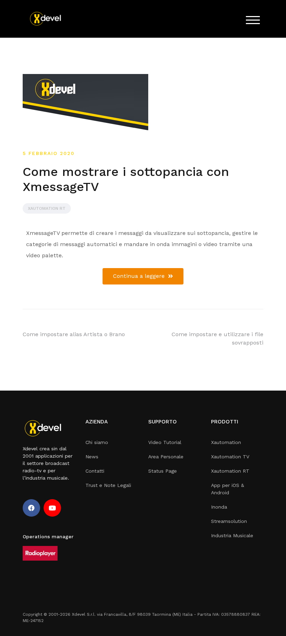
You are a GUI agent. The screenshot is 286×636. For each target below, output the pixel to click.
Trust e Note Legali (108, 485)
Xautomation (226, 442)
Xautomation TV (230, 456)
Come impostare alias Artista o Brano (74, 334)
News (91, 456)
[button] (143, 276)
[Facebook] (31, 508)
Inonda (219, 507)
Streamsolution (229, 521)
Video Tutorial (164, 442)
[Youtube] (52, 508)
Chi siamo (96, 442)
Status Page (162, 471)
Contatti (94, 471)
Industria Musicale (232, 535)
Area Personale (165, 456)
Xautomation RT (47, 208)
